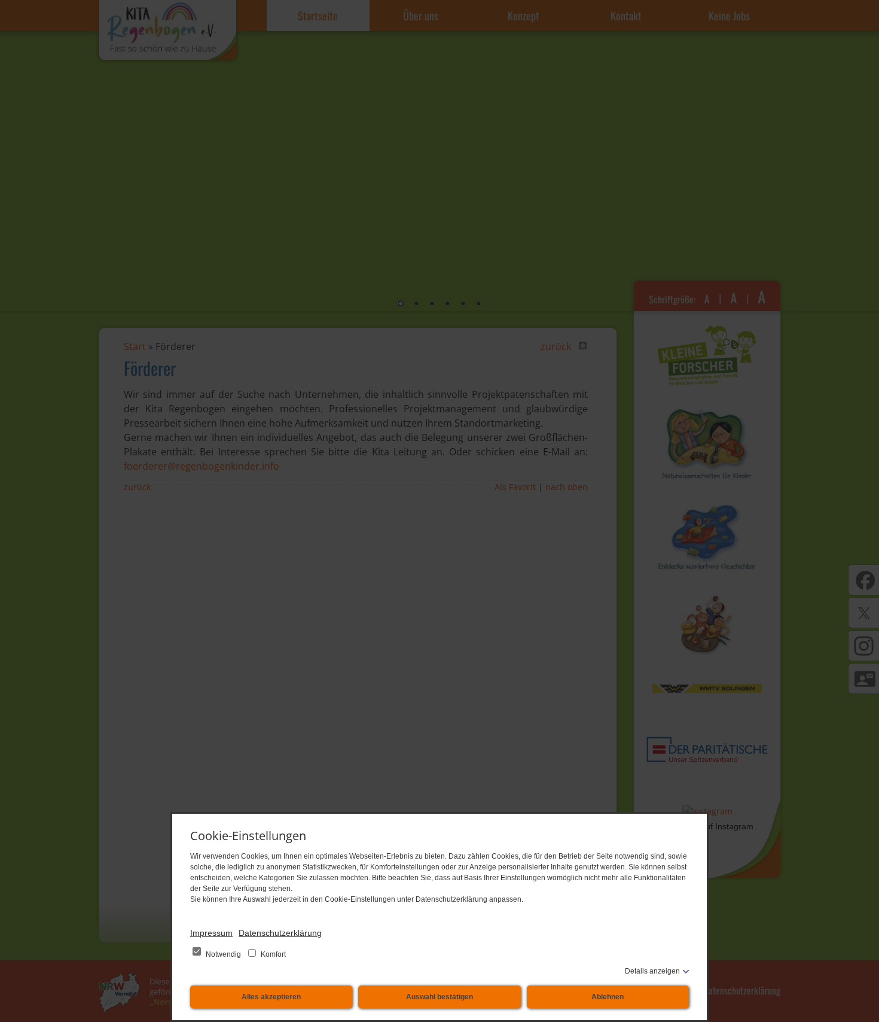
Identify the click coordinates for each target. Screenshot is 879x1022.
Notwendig (223, 954)
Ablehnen (607, 997)
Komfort (272, 954)
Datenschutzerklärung (280, 933)
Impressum (211, 933)
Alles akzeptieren (271, 997)
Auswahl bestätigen (439, 997)
